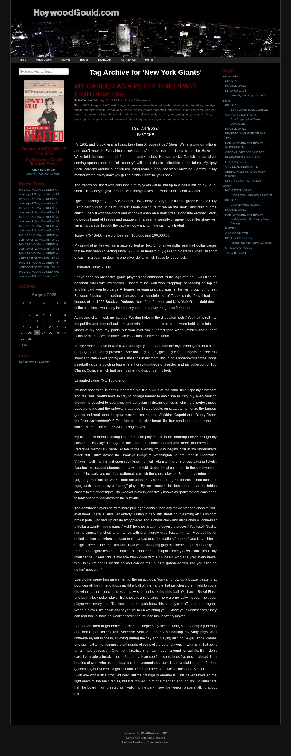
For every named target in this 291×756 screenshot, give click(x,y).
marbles (163, 114)
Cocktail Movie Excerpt (245, 204)
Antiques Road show (136, 105)
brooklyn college (95, 109)
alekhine (116, 105)
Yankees (186, 119)
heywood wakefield (143, 114)
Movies (65, 59)
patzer (78, 119)
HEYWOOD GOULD (119, 114)
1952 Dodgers (91, 105)
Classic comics (143, 109)
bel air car (178, 105)
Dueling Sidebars (153, 737)
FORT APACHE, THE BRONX (244, 142)
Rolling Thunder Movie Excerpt (251, 242)
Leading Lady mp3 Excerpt (248, 95)
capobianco (115, 109)
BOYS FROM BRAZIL (239, 190)
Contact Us (128, 59)
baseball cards (160, 105)
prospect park (93, 119)
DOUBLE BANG (235, 85)
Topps (142, 119)
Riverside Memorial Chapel (120, 119)
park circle (204, 114)
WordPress (148, 733)
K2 (165, 733)
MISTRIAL (231, 228)
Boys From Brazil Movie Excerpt (251, 194)
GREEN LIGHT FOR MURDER (245, 152)
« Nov (23, 344)
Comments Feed (158, 742)
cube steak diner (178, 109)
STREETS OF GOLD (238, 247)
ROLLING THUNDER (238, 238)
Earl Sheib (197, 109)
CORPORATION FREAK (241, 114)
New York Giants (180, 114)
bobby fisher (194, 105)
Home (149, 59)
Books (84, 59)
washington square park (163, 119)
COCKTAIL (232, 80)
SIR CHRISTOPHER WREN (243, 180)
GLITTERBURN (235, 147)
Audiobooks (44, 59)
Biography (104, 59)
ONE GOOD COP (236, 233)
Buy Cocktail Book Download (250, 109)
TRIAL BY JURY (235, 252)
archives (126, 100)
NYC (194, 114)
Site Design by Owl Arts (34, 361)
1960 (106, 105)
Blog (23, 59)
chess (128, 109)
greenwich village (96, 114)
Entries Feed (131, 742)
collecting (160, 109)
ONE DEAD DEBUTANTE (241, 166)
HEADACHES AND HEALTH (243, 157)
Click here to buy (44, 169)
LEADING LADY (235, 90)
